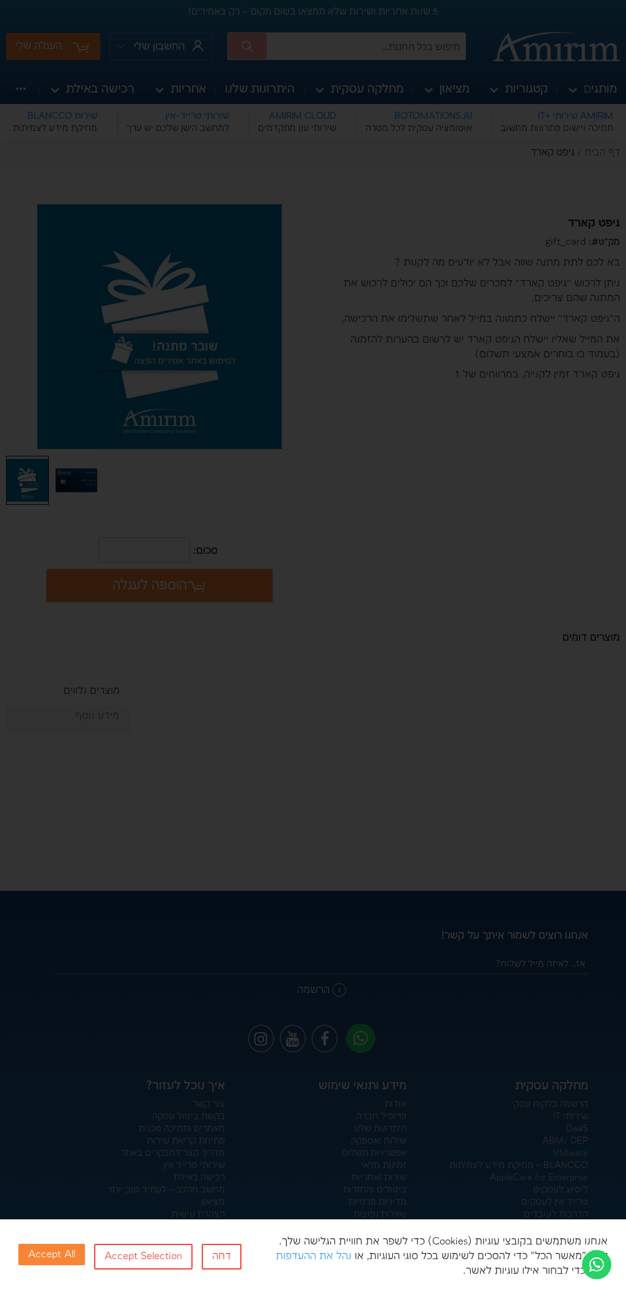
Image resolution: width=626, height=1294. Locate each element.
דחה (221, 1256)
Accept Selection (143, 1256)
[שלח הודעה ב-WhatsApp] (597, 1264)
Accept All (51, 1254)
